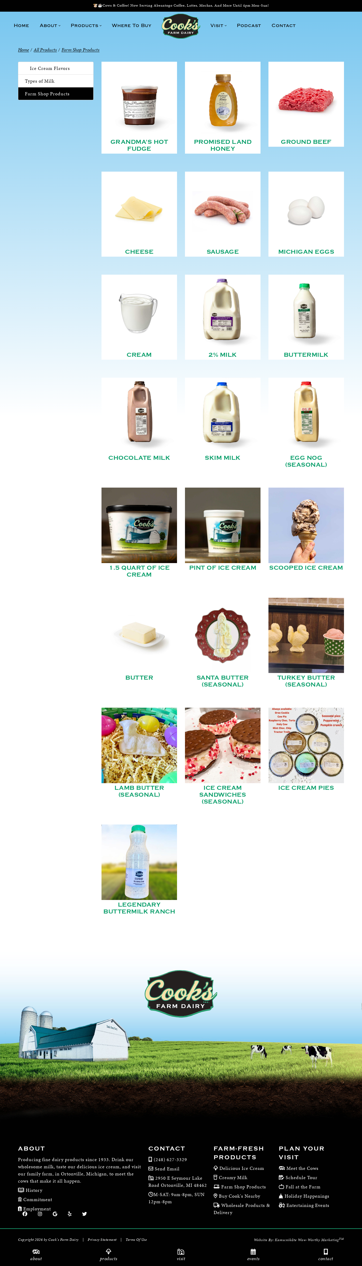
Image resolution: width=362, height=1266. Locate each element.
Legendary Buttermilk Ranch (139, 908)
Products (108, 1258)
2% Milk (223, 354)
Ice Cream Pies (306, 787)
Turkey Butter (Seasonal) (306, 681)
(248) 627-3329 (170, 1159)
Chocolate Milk (139, 457)
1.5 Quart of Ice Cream (139, 571)
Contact (325, 1258)
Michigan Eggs (306, 251)
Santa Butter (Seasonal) (223, 681)
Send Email (167, 1168)
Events (253, 1258)
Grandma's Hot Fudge (139, 145)
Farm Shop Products (47, 93)
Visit (181, 1258)
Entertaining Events (307, 1205)
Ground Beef (306, 142)
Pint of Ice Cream (223, 567)
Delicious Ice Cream (241, 1168)
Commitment (37, 1199)
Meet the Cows (302, 1168)
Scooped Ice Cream (306, 567)
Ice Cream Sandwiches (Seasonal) (222, 794)
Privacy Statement (102, 1239)
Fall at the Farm (303, 1186)
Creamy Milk (233, 1177)
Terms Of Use (136, 1239)
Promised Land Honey (223, 145)
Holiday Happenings (307, 1196)
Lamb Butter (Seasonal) (139, 791)
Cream (139, 354)
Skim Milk (223, 457)
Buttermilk (306, 354)
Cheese (139, 251)
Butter (139, 677)
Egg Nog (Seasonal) (306, 461)
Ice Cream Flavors (50, 68)
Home (23, 49)
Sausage (223, 251)
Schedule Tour (301, 1177)
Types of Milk (40, 81)
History (33, 1190)
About (36, 1258)
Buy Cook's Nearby (239, 1196)
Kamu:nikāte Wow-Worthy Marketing (309, 1239)
